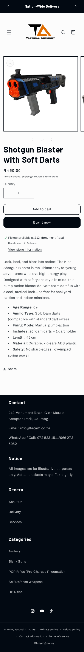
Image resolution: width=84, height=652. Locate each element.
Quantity (9, 184)
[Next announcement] (76, 6)
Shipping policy (44, 643)
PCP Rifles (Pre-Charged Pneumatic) (37, 571)
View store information (25, 249)
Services (15, 522)
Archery (14, 551)
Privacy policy (49, 629)
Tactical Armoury (25, 629)
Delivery (15, 512)
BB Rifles (16, 592)
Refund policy (71, 629)
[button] (9, 32)
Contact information (31, 636)
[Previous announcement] (8, 6)
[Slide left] (32, 139)
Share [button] (12, 369)
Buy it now (42, 222)
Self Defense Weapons (26, 582)
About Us (15, 502)
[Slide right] (51, 139)
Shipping (27, 176)
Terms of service (59, 636)
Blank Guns (17, 561)
